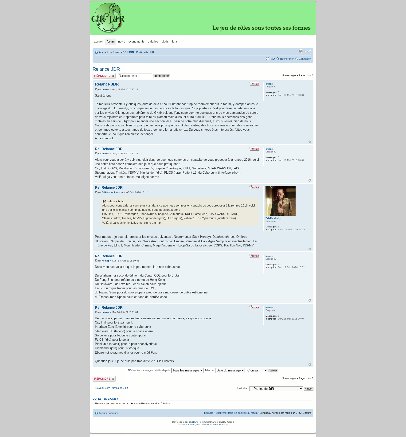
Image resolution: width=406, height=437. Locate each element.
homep (105, 260)
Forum (111, 41)
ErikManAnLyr (110, 192)
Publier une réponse (104, 74)
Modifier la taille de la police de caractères (307, 51)
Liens (175, 41)
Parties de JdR (145, 52)
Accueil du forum (109, 52)
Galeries (153, 41)
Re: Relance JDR (109, 149)
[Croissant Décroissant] (262, 370)
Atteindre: (242, 388)
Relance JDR (106, 69)
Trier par (210, 370)
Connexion (305, 58)
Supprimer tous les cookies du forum (237, 412)
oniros (105, 89)
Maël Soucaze (220, 424)
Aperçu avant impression (300, 51)
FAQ (272, 58)
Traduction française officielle (194, 424)
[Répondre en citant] (254, 83)
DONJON (128, 52)
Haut (309, 141)
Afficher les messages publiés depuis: (149, 370)
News (121, 41)
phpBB (192, 422)
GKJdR (203, 17)
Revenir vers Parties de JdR (111, 387)
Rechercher (287, 58)
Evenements (136, 41)
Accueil (98, 41)
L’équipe (208, 412)
